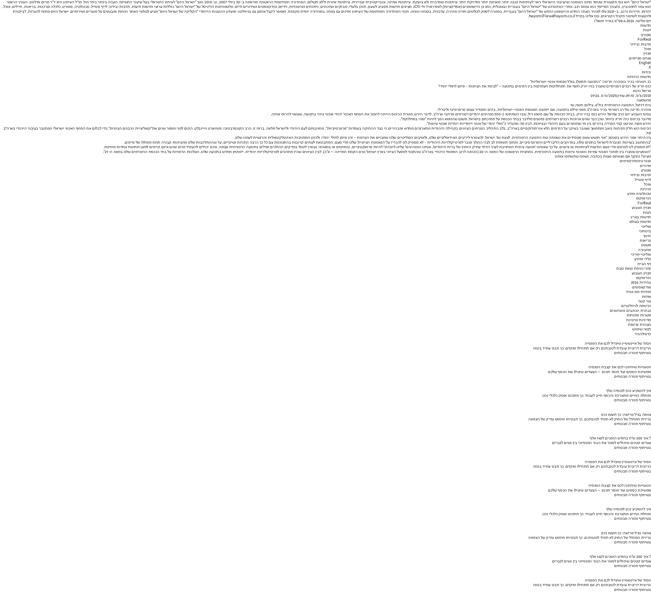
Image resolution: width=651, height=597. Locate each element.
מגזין (647, 54)
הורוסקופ (643, 198)
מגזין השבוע (641, 208)
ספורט (646, 35)
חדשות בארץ (641, 217)
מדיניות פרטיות (638, 320)
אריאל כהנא (642, 91)
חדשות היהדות (639, 77)
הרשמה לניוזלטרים (636, 306)
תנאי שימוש (641, 329)
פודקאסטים (641, 287)
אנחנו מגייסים (640, 58)
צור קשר (644, 301)
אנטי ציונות (642, 161)
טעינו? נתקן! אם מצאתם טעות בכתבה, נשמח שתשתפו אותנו (603, 157)
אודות (646, 297)
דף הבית (644, 264)
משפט (646, 245)
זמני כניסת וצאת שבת (633, 269)
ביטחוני (645, 231)
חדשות (645, 26)
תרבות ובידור (640, 44)
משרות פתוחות (639, 315)
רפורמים (626, 161)
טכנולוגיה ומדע (639, 194)
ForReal (644, 40)
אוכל (647, 49)
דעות (647, 30)
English (645, 63)
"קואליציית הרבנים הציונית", (129, 129)
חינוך (647, 236)
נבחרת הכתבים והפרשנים (630, 311)
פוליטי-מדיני (641, 255)
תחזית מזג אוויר (638, 292)
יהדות (646, 72)
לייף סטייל (643, 180)
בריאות (645, 241)
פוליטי (646, 227)
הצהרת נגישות (639, 325)
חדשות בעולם (640, 222)
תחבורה (644, 250)
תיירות (645, 189)
